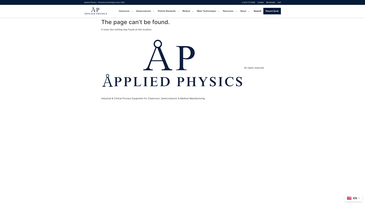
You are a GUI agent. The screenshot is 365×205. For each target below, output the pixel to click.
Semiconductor (143, 11)
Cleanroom (124, 11)
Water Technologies (206, 11)
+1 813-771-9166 (248, 2)
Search (257, 11)
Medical (186, 11)
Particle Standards (167, 11)
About (243, 11)
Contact (261, 2)
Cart (279, 2)
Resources (228, 11)
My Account (270, 2)
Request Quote (272, 11)
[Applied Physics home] (99, 11)
